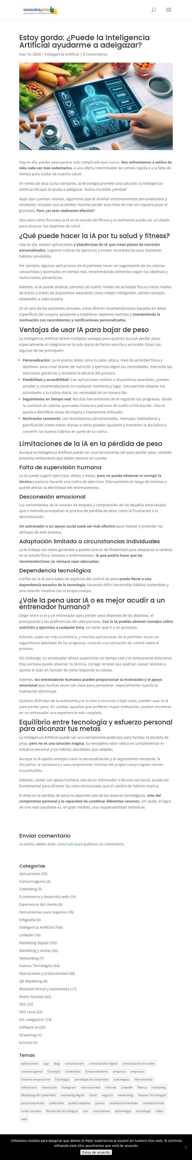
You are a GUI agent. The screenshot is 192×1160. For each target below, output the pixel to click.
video (159, 1111)
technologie (123, 1111)
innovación (49, 1087)
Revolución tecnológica (62, 1111)
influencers (29, 1087)
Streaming (27, 1035)
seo (85, 1111)
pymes (99, 1103)
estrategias (122, 1079)
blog (57, 1063)
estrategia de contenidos (91, 1079)
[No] (185, 1147)
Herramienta (143, 1079)
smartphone (101, 1111)
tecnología (143, 1111)
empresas (137, 1071)
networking (125, 1095)
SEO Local (27, 1011)
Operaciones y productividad (43, 973)
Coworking (28, 889)
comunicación (74, 1063)
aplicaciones (29, 1063)
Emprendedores (97, 1071)
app (46, 1063)
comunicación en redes (138, 1063)
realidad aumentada (124, 1103)
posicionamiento (32, 1103)
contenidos (72, 1071)
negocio (107, 1095)
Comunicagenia (32, 881)
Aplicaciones (29, 873)
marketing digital (72, 1095)
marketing (159, 1087)
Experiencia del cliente (38, 904)
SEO (22, 1004)
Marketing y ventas (35, 950)
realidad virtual (153, 1103)
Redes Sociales (31, 996)
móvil (93, 1095)
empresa (119, 1071)
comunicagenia (31, 1071)
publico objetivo (79, 1103)
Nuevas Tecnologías (35, 965)
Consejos (54, 1071)
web (24, 1119)
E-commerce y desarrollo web (44, 896)
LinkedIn (26, 935)
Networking (28, 958)
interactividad (90, 1087)
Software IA (28, 1027)
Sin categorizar (31, 1019)
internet (110, 1087)
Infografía (27, 919)
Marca (142, 1087)
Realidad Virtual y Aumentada (44, 988)
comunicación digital (103, 1063)
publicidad (56, 1103)
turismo (25, 1042)
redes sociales (31, 1111)
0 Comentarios (95, 54)
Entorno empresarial (35, 1079)
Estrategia (62, 1079)
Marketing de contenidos (38, 1095)
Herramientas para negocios (43, 912)
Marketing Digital (33, 942)
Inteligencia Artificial (62, 54)
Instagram (69, 1087)
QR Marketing (30, 981)
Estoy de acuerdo (96, 1152)
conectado (65, 844)
